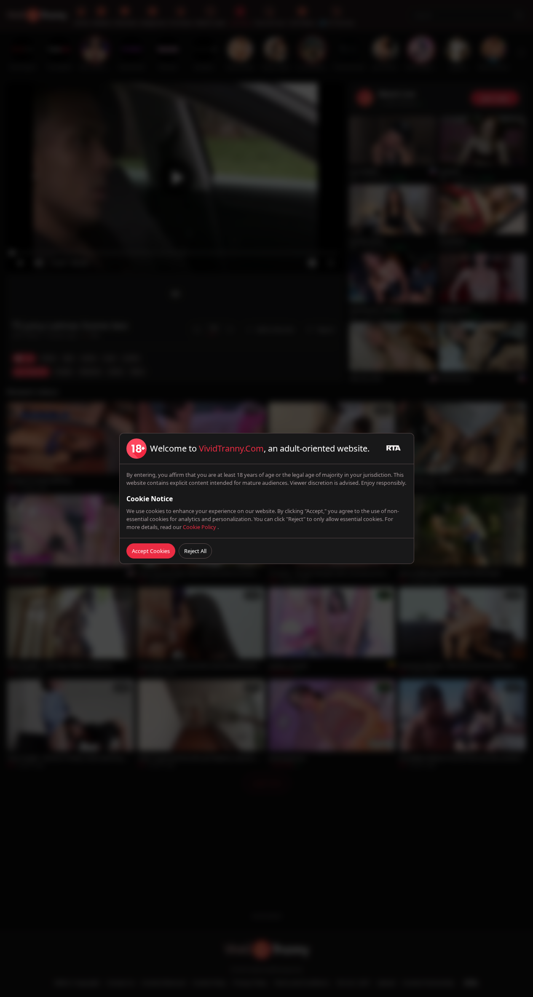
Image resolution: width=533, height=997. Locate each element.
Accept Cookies (151, 551)
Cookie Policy (200, 527)
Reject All (195, 551)
